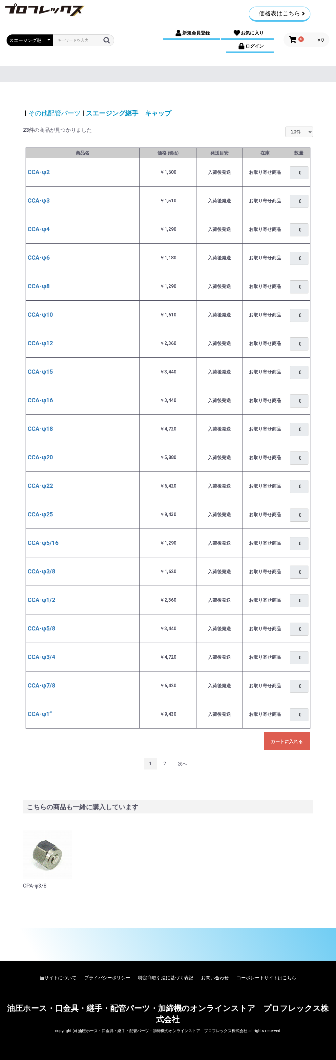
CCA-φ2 (39, 172)
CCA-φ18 (40, 428)
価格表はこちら (279, 13)
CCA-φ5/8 (41, 628)
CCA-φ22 (40, 485)
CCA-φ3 (39, 200)
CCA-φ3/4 (41, 656)
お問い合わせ (215, 977)
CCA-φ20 (40, 457)
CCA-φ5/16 (43, 542)
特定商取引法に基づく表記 (165, 977)
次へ (182, 763)
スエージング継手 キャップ (128, 113)
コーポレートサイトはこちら (266, 977)
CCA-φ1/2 (41, 599)
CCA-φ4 (39, 229)
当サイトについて (58, 977)
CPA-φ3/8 (35, 886)
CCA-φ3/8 (41, 571)
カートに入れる (287, 741)
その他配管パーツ (54, 113)
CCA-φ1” (40, 713)
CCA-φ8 (39, 286)
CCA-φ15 (40, 371)
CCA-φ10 (40, 314)
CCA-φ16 (40, 400)
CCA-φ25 (40, 514)
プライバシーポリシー (107, 977)
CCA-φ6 (39, 257)
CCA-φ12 (40, 343)
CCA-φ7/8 (41, 685)
